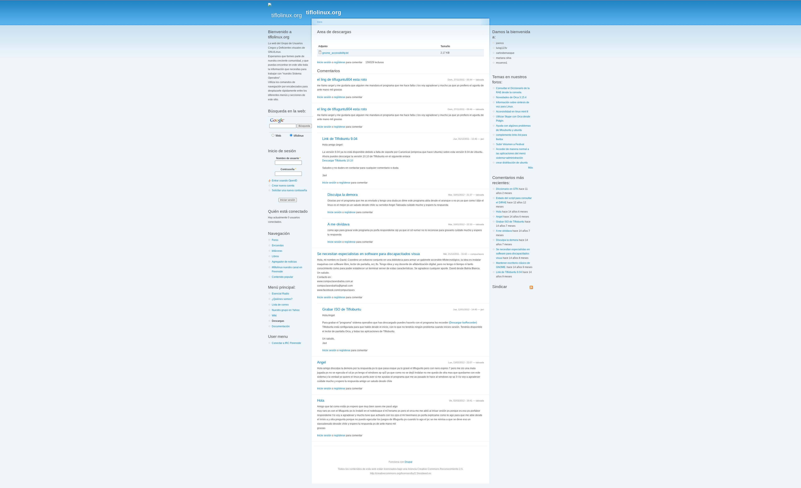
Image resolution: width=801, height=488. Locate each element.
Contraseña (288, 169)
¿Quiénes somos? (282, 299)
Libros (275, 256)
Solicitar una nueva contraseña (289, 190)
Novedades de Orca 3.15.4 (511, 97)
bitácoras (277, 250)
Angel (321, 362)
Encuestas (278, 245)
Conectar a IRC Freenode (286, 343)
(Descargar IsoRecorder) (463, 322)
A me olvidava (338, 224)
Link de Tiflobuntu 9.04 (339, 139)
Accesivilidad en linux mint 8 (512, 111)
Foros (275, 240)
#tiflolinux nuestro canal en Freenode (287, 269)
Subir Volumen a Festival (510, 144)
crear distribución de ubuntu (512, 162)
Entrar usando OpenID (284, 180)
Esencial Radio (280, 293)
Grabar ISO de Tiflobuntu (341, 309)
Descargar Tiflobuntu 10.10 (337, 160)
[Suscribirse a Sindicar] (531, 286)
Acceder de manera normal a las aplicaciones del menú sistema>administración (512, 153)
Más (530, 167)
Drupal (408, 461)
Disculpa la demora (342, 195)
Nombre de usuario (288, 158)
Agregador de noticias (284, 261)
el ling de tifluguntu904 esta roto (342, 80)
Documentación (281, 326)
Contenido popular (282, 276)
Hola (320, 400)
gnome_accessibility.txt (335, 53)
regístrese (339, 62)
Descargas (278, 320)
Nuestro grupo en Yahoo (286, 310)
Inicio (319, 22)
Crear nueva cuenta (283, 185)
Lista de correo (280, 304)
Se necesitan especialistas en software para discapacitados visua (368, 254)
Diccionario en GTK (507, 188)
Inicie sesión (324, 62)
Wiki (274, 315)
